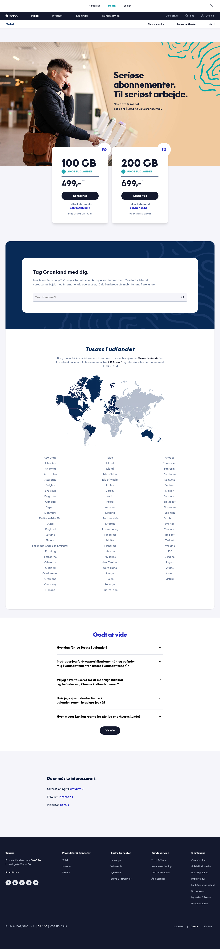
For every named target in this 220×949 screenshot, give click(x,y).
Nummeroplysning (161, 866)
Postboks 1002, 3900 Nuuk (20, 926)
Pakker (66, 872)
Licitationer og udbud (202, 885)
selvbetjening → (80, 207)
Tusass (10, 853)
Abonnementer (156, 24)
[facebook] (8, 882)
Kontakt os (80, 195)
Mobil (34, 15)
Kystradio (116, 872)
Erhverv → (76, 789)
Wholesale (116, 866)
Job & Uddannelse (201, 866)
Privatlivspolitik (199, 903)
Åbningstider (158, 878)
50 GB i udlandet (139, 171)
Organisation (198, 860)
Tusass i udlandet (187, 24)
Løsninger (82, 15)
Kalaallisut (94, 5)
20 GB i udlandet (79, 171)
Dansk (112, 5)
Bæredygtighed (199, 872)
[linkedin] (29, 882)
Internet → (66, 797)
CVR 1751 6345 (58, 926)
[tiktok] (22, 882)
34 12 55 (42, 926)
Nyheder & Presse (201, 897)
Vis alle (110, 730)
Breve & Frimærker (121, 878)
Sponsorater (198, 891)
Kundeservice (111, 15)
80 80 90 (36, 860)
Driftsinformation (160, 872)
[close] (211, 6)
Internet (57, 15)
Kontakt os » (12, 872)
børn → (64, 805)
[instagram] (15, 882)
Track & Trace (159, 860)
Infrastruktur (198, 878)
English (127, 5)
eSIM (211, 24)
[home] (15, 16)
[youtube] (35, 882)
